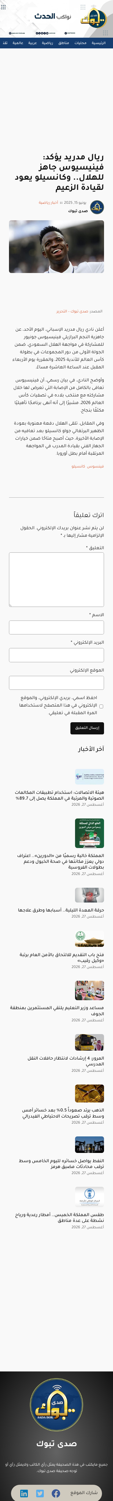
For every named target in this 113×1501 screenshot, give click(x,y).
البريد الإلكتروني (87, 643)
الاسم (96, 615)
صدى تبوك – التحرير (72, 312)
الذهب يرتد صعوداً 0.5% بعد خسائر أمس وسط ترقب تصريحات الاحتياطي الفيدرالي (63, 1113)
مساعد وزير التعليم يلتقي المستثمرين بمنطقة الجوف (57, 1011)
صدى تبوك (56, 1444)
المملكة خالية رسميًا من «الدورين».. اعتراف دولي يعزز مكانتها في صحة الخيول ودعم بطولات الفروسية (60, 862)
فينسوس (95, 467)
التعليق (95, 548)
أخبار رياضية (48, 203)
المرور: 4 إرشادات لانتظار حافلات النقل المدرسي (66, 1061)
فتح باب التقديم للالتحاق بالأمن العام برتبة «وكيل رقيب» (62, 958)
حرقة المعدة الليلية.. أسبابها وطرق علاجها (61, 910)
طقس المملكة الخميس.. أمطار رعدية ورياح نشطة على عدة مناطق (59, 1218)
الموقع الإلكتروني (87, 670)
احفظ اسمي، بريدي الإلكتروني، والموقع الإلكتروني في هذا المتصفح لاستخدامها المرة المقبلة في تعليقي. (58, 706)
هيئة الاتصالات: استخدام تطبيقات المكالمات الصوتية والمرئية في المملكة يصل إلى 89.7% (59, 796)
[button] (56, 1493)
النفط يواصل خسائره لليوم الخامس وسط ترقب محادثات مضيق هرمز (61, 1164)
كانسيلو (78, 467)
